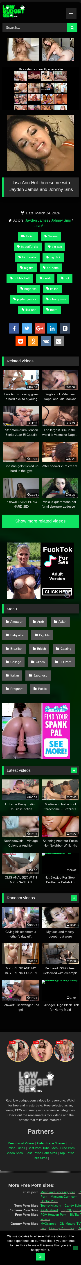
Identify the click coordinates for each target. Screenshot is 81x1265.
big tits (28, 268)
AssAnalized (49, 1210)
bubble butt (22, 278)
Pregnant (16, 688)
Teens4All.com (50, 1205)
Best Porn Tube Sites (43, 1148)
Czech (40, 662)
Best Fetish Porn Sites (41, 1153)
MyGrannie (48, 1223)
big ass (57, 246)
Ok (41, 1256)
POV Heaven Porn (53, 1214)
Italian (30, 236)
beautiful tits (29, 246)
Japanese (40, 675)
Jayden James (36, 220)
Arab (40, 621)
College (15, 662)
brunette (53, 268)
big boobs (29, 257)
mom (53, 309)
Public (42, 688)
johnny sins (58, 299)
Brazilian (16, 648)
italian (54, 289)
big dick (55, 257)
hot (67, 278)
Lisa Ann (40, 226)
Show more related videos (40, 521)
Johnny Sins (61, 220)
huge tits (30, 289)
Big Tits (44, 635)
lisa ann (30, 309)
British (41, 648)
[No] (75, 1248)
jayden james (26, 299)
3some (53, 236)
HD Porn (65, 662)
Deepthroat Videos (21, 1143)
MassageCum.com (64, 1196)
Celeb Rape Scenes (51, 1143)
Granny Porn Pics (61, 1228)
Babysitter (17, 635)
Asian (62, 621)
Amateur (16, 621)
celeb (47, 278)
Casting (66, 648)
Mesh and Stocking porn (57, 1192)
